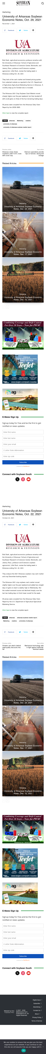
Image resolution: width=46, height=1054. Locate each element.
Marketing (6, 12)
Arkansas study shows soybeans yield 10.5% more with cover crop (11, 154)
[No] (43, 1047)
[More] (33, 30)
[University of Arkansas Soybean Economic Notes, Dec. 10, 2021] (23, 280)
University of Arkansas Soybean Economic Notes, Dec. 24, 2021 (23, 207)
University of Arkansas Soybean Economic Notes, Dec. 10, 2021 (23, 298)
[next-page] (7, 306)
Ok (24, 1050)
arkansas (12, 120)
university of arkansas (10, 124)
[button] (42, 3)
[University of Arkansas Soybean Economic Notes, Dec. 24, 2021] (23, 189)
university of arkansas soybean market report (17, 127)
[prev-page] (3, 306)
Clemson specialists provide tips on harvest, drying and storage (34, 154)
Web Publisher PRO (9, 1011)
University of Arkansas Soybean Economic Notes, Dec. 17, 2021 (23, 253)
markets (28, 120)
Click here (5, 113)
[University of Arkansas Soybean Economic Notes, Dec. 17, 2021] (23, 234)
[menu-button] (3, 3)
